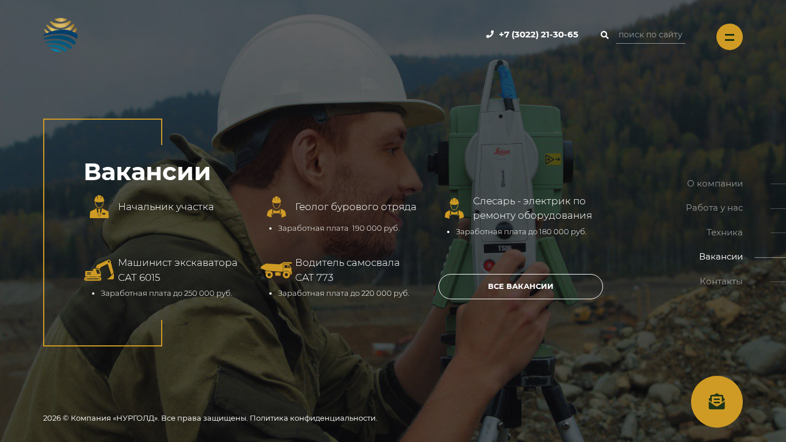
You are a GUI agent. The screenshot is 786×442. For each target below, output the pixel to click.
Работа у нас (714, 207)
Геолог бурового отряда (356, 206)
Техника (725, 232)
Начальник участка (166, 206)
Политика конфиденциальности (313, 418)
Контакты (721, 281)
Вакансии (721, 256)
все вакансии (521, 286)
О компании (715, 183)
